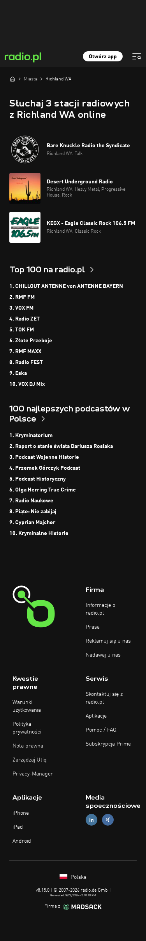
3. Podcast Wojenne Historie (44, 457)
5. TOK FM (21, 330)
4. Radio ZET (24, 319)
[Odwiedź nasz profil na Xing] (108, 820)
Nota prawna (27, 746)
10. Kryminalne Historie (39, 533)
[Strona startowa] (12, 79)
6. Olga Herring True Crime (42, 490)
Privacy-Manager (32, 774)
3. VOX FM (21, 308)
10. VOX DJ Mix (27, 384)
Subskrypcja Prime (108, 744)
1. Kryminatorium (31, 435)
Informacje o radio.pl (100, 609)
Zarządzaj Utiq (29, 760)
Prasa (93, 627)
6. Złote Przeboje (30, 340)
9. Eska (18, 373)
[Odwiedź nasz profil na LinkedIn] (91, 820)
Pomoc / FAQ (101, 730)
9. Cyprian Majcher (32, 522)
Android (21, 841)
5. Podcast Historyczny (37, 479)
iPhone (20, 813)
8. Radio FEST (26, 362)
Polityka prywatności (26, 728)
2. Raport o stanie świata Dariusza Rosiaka (61, 446)
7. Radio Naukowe (31, 501)
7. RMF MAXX (25, 351)
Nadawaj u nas (103, 655)
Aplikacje (96, 716)
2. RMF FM (22, 297)
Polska (77, 877)
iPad (17, 827)
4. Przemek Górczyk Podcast (44, 468)
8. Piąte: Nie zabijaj (32, 511)
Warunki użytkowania (26, 706)
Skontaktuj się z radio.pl (104, 698)
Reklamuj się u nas (108, 641)
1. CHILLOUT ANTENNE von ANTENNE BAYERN (66, 286)
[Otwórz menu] (136, 56)
